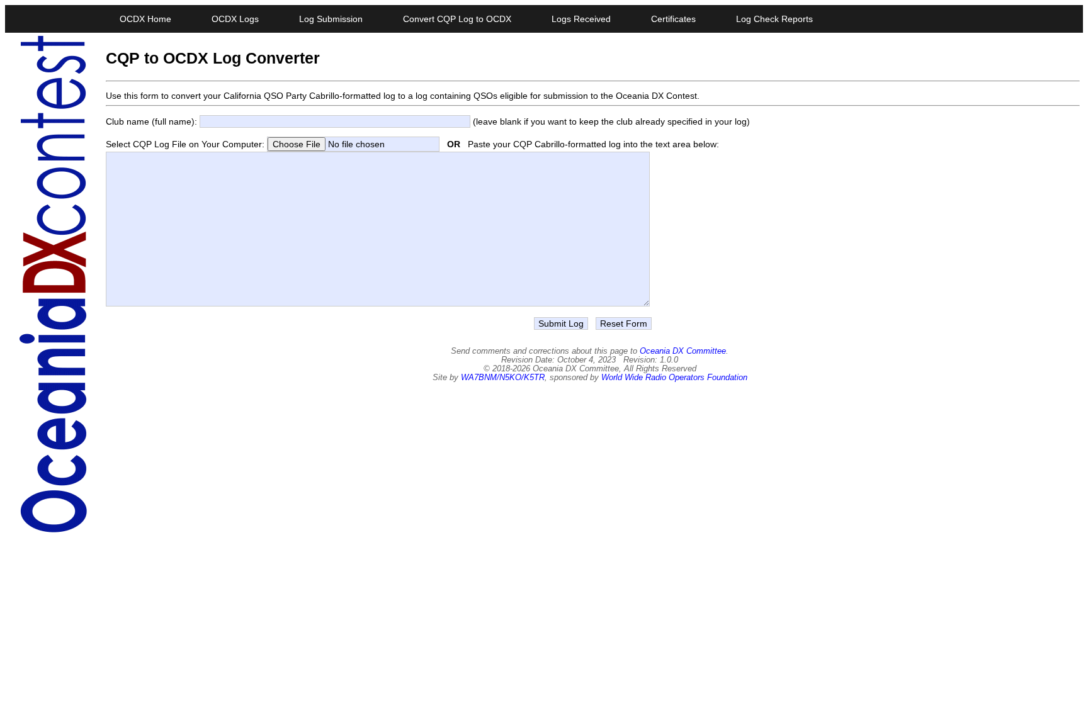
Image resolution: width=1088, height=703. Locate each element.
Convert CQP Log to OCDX (457, 19)
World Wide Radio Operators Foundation (674, 377)
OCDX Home (145, 19)
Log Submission (331, 19)
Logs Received (581, 19)
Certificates (673, 19)
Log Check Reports (774, 19)
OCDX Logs (235, 19)
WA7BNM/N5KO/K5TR (503, 377)
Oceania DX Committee (683, 351)
